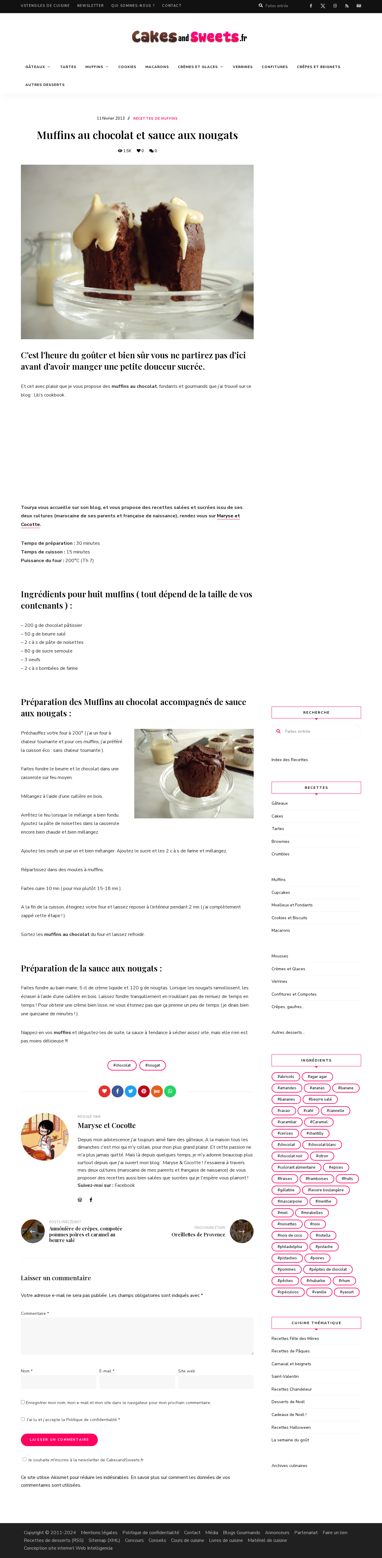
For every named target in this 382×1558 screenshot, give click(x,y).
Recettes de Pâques (291, 1351)
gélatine (287, 1190)
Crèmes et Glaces (288, 969)
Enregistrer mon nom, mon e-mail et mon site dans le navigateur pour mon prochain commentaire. (118, 1403)
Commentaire (35, 1313)
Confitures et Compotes (294, 994)
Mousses (280, 956)
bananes (287, 1099)
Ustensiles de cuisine (45, 6)
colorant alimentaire (297, 1167)
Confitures (275, 66)
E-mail (106, 1371)
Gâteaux (280, 803)
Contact (172, 6)
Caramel (320, 1122)
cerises (286, 1133)
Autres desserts (45, 84)
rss (347, 6)
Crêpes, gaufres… (288, 1007)
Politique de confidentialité (92, 1420)
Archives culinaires (289, 1465)
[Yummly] (157, 1091)
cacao (285, 1110)
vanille (320, 1292)
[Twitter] (131, 1091)
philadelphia (291, 1247)
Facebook (125, 1185)
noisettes (288, 1224)
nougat (154, 1065)
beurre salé (321, 1099)
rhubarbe (317, 1281)
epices (337, 1167)
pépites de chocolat (329, 1269)
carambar (288, 1122)
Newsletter (90, 6)
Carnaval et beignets (291, 1364)
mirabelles (313, 1212)
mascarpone (291, 1201)
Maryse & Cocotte (182, 1162)
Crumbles (280, 854)
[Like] (104, 1091)
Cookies (127, 66)
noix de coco (291, 1235)
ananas (318, 1088)
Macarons (157, 66)
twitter (323, 7)
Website (82, 1200)
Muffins (279, 880)
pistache (325, 1247)
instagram (335, 6)
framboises (318, 1178)
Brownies (280, 841)
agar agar (318, 1076)
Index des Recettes (290, 760)
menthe (324, 1201)
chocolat (123, 1065)
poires (318, 1258)
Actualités (359, 6)
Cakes (277, 816)
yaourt (348, 1292)
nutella (324, 1235)
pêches (286, 1281)
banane (347, 1088)
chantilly (316, 1133)
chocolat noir (291, 1156)
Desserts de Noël (288, 1402)
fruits (348, 1178)
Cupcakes (281, 892)
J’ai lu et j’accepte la (73, 1420)
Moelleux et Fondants (292, 905)
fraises (286, 1178)
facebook (311, 6)
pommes (288, 1269)
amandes (288, 1088)
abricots (287, 1076)
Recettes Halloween (291, 1427)
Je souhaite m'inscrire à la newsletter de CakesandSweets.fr (86, 1460)
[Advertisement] (137, 451)
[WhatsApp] (170, 1091)
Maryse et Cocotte (107, 1125)
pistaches (288, 1258)
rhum (345, 1281)
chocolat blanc (323, 1144)
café (309, 1110)
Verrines (243, 66)
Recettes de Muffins (155, 118)
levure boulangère (327, 1190)
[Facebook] (118, 1091)
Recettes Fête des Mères (295, 1338)
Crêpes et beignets (319, 66)
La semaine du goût (290, 1440)
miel (284, 1212)
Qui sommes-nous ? (133, 6)
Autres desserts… (288, 1032)
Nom (27, 1371)
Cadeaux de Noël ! (289, 1414)
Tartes (68, 66)
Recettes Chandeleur (292, 1389)
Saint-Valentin (285, 1376)
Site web (186, 1371)
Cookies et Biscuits (289, 918)
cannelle (336, 1110)
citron (323, 1156)
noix (316, 1224)
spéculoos (289, 1292)
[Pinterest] (144, 1091)
